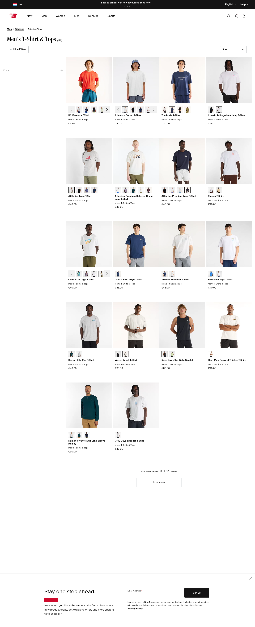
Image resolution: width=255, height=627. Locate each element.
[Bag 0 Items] (244, 15)
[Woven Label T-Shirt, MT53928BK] (118, 354)
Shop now (145, 2)
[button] (236, 16)
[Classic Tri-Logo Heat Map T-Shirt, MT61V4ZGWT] (219, 110)
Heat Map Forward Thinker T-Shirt (227, 360)
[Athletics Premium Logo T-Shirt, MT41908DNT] (187, 190)
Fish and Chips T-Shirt (220, 279)
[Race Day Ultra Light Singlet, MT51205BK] (165, 354)
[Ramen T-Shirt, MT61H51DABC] (219, 190)
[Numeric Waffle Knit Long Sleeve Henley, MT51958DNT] (87, 435)
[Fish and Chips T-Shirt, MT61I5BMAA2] (211, 274)
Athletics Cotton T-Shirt (128, 115)
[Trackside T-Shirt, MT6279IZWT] (165, 110)
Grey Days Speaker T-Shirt (129, 440)
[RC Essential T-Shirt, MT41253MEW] (102, 110)
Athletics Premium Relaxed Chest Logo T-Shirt (134, 198)
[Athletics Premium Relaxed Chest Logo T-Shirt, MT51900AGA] (141, 190)
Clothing (19, 29)
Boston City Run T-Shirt (81, 360)
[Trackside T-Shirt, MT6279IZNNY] (172, 110)
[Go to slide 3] (130, 7)
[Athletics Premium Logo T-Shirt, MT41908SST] (172, 190)
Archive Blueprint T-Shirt (175, 279)
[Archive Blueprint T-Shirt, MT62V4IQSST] (172, 274)
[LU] (13, 4)
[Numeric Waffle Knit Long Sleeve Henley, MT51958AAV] (79, 435)
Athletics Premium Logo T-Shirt (179, 196)
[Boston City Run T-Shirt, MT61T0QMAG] (79, 354)
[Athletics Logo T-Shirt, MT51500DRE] (87, 190)
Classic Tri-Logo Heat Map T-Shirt (226, 115)
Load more (159, 482)
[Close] (250, 578)
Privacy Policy (135, 608)
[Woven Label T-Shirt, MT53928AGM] (125, 354)
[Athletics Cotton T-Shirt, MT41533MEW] (156, 110)
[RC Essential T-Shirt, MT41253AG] (79, 110)
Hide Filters (19, 49)
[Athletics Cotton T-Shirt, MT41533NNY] (140, 110)
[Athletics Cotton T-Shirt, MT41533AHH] (125, 110)
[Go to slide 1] (125, 7)
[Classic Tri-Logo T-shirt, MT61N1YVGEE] (109, 274)
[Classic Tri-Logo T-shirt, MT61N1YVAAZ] (79, 274)
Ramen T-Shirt (216, 196)
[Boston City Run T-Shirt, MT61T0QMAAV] (71, 354)
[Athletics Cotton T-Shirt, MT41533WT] (148, 110)
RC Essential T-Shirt (79, 115)
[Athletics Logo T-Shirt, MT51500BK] (79, 190)
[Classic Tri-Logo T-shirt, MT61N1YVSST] (102, 274)
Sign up (197, 592)
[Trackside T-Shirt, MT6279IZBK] (180, 110)
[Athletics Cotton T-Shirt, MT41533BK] (133, 110)
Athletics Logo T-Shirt (80, 196)
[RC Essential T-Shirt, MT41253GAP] (109, 110)
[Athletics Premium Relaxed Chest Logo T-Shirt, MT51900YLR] (148, 190)
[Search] (228, 16)
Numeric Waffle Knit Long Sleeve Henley (86, 442)
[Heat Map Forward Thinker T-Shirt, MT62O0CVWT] (211, 354)
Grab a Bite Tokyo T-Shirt (128, 279)
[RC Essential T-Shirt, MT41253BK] (94, 110)
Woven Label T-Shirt (126, 360)
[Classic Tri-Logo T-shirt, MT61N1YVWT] (94, 274)
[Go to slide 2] (127, 7)
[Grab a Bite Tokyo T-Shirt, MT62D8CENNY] (118, 274)
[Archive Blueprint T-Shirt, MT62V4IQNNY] (165, 274)
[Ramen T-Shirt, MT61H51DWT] (211, 190)
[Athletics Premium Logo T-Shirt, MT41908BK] (165, 190)
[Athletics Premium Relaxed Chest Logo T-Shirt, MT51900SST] (118, 190)
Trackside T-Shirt (171, 115)
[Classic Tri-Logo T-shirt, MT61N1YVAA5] (86, 274)
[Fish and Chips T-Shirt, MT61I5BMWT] (219, 274)
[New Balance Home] (13, 16)
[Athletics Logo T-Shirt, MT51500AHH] (71, 190)
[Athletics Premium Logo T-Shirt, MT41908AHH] (180, 190)
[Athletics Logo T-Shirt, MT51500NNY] (94, 190)
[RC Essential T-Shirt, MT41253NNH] (86, 110)
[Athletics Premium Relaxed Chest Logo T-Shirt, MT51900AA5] (125, 190)
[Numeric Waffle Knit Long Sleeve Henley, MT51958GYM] (71, 435)
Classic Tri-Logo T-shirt (81, 279)
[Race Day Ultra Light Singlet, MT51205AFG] (172, 354)
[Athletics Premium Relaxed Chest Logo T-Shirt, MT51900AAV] (133, 190)
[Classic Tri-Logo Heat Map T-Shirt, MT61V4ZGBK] (211, 110)
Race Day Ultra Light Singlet (177, 360)
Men (9, 29)
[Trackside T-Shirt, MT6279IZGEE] (187, 110)
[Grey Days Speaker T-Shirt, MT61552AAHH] (118, 435)
